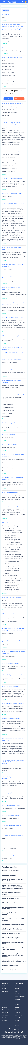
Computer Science (19, 1002)
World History (18, 994)
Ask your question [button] (19, 98)
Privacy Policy (18, 1017)
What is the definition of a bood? (11, 933)
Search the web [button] (8, 98)
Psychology (17, 999)
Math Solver (5, 1020)
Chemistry (17, 988)
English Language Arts (20, 996)
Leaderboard (5, 986)
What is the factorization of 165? (11, 898)
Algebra (16, 986)
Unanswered (5, 991)
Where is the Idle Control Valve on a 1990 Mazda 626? (13, 919)
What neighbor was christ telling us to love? (14, 961)
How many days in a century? (10, 875)
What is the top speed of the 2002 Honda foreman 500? (13, 880)
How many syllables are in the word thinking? (11, 913)
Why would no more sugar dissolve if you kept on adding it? (13, 907)
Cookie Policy (18, 1023)
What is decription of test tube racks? (12, 929)
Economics (17, 1004)
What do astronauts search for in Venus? (13, 924)
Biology (16, 991)
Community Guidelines (7, 1009)
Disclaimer (17, 1020)
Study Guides (5, 1017)
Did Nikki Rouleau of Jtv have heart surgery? (11, 893)
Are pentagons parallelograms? (10, 965)
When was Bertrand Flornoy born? (11, 938)
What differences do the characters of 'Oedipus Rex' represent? (12, 948)
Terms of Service (18, 1015)
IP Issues (17, 1025)
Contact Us (17, 1012)
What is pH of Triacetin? (8, 903)
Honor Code (5, 1012)
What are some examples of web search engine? (12, 942)
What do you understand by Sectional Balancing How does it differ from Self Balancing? (12, 955)
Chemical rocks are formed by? (10, 871)
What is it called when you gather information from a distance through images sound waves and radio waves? (12, 887)
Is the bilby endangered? (9, 970)
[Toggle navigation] (2, 2)
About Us (17, 1009)
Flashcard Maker (6, 1015)
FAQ (3, 1023)
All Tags (4, 988)
